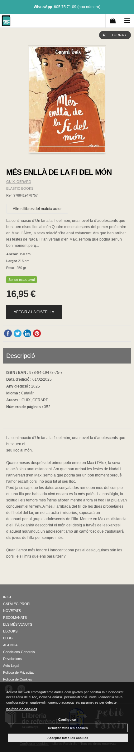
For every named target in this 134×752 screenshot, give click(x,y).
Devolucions (12, 659)
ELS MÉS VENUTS (17, 624)
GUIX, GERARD (18, 181)
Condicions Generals (19, 652)
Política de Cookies (17, 679)
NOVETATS (12, 611)
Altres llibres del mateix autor (37, 209)
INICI (7, 597)
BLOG (8, 638)
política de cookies (21, 709)
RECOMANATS (15, 617)
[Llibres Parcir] (6, 21)
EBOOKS (10, 631)
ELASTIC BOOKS (19, 188)
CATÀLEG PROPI (16, 604)
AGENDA (10, 645)
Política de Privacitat (18, 672)
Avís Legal (11, 665)
